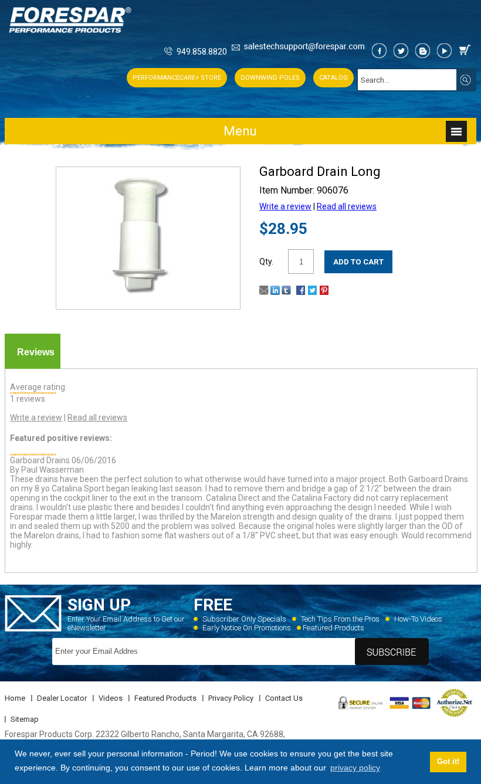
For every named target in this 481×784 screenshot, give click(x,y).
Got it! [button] (448, 762)
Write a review (285, 206)
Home (15, 698)
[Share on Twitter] (312, 292)
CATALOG (333, 78)
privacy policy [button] (355, 767)
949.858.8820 (202, 51)
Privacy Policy (230, 698)
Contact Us (284, 698)
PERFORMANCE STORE (177, 78)
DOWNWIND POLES (270, 78)
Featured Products (333, 627)
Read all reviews (347, 206)
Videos (111, 698)
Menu (240, 131)
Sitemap (25, 719)
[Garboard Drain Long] (148, 297)
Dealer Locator (62, 698)
